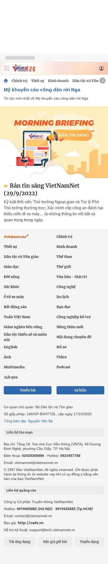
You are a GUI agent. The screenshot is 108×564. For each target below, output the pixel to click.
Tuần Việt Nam (17, 317)
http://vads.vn (30, 522)
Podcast (63, 367)
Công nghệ (66, 287)
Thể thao (64, 256)
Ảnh (7, 357)
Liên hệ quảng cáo (21, 490)
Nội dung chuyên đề (74, 337)
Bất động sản (15, 307)
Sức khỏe (11, 287)
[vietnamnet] (23, 70)
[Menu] (7, 68)
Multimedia (14, 367)
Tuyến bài (28, 390)
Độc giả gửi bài (55, 542)
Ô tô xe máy (14, 297)
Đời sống (12, 276)
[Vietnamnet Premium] (16, 239)
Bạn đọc (64, 307)
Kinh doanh (58, 81)
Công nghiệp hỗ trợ (74, 317)
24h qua (11, 377)
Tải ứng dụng (19, 542)
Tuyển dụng (89, 542)
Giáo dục (11, 266)
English (10, 347)
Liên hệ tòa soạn (19, 432)
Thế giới (64, 266)
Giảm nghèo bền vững (23, 327)
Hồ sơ (62, 347)
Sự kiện (80, 390)
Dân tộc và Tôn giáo (89, 81)
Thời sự (37, 81)
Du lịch (63, 297)
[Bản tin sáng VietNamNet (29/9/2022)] (54, 142)
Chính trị (19, 81)
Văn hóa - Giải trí (72, 276)
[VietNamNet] (6, 81)
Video (62, 357)
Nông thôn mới (70, 327)
